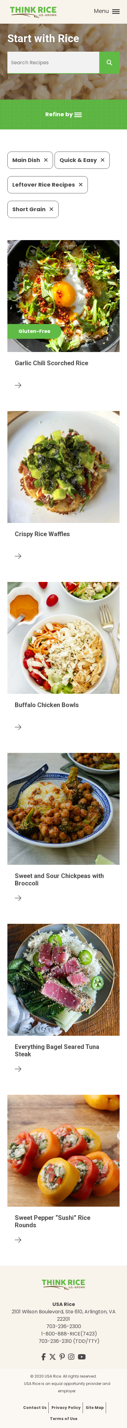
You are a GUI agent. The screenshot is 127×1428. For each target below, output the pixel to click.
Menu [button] (102, 11)
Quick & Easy (78, 160)
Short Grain (29, 209)
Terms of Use (63, 1418)
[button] (63, 114)
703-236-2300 (63, 1326)
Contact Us (35, 1407)
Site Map (95, 1407)
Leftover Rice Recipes (44, 184)
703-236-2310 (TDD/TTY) (69, 1341)
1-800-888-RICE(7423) (69, 1333)
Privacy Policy (66, 1407)
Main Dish (26, 160)
